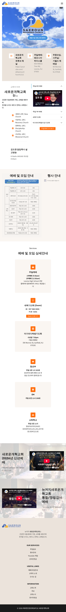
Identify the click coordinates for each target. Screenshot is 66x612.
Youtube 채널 (33, 556)
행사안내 (33, 552)
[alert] (54, 181)
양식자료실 (33, 597)
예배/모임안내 (33, 570)
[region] (33, 26)
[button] (61, 7)
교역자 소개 (33, 573)
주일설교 (33, 549)
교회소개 (33, 587)
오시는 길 (33, 576)
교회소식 (33, 594)
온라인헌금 (33, 559)
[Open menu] (62, 3)
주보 (33, 591)
